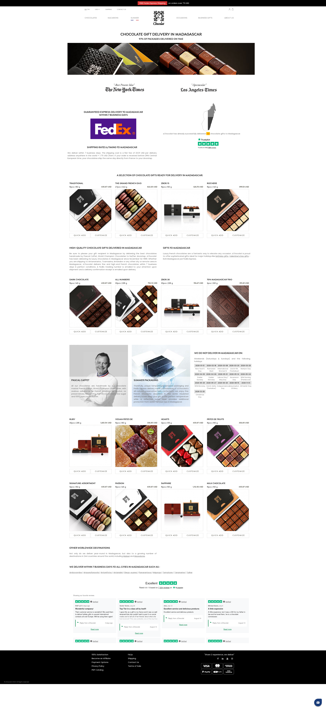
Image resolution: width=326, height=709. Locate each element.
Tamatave (168, 572)
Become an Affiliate (101, 658)
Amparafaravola (92, 572)
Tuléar (189, 572)
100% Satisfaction (100, 654)
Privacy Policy (98, 666)
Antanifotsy (106, 572)
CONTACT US (121, 9)
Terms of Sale (134, 666)
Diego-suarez (131, 572)
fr (89, 9)
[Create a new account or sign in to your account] (230, 9)
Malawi (126, 556)
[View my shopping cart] (233, 9)
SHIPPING (108, 9)
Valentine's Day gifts (239, 256)
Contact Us (133, 662)
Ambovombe (75, 572)
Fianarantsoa (145, 572)
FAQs (130, 654)
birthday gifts (222, 256)
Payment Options (100, 662)
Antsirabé (118, 572)
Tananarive (179, 572)
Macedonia (139, 556)
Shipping (132, 658)
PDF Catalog (97, 670)
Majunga (157, 572)
